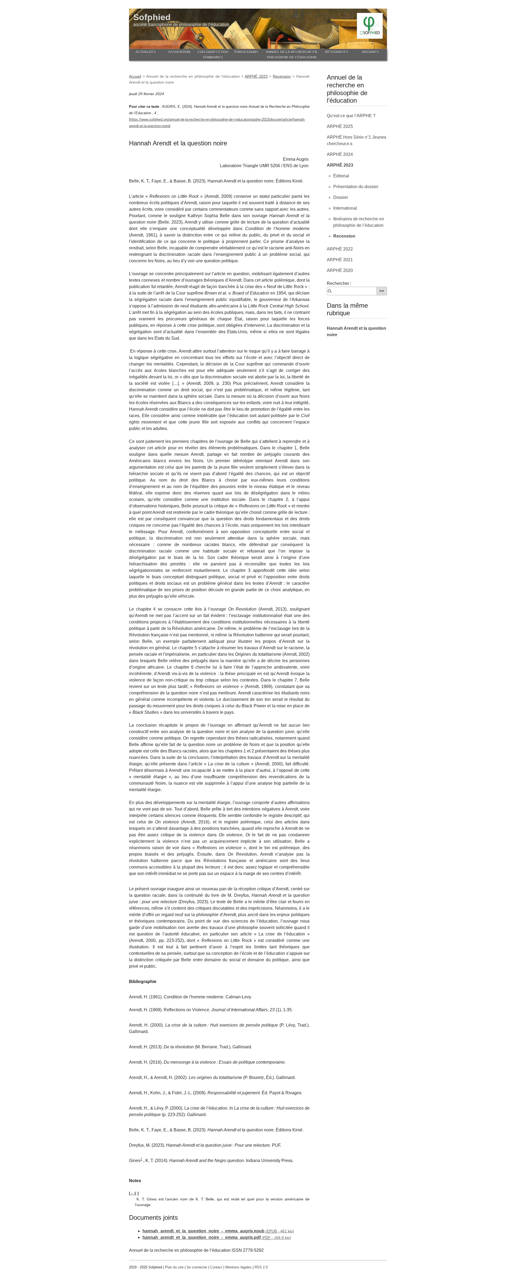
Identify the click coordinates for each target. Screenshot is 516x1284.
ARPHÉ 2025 (340, 126)
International (345, 208)
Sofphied (152, 17)
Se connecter (197, 1267)
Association (179, 52)
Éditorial (341, 176)
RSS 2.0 (261, 1267)
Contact (216, 1267)
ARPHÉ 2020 (340, 270)
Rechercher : (339, 283)
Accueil (135, 76)
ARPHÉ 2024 (340, 154)
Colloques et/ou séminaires (213, 54)
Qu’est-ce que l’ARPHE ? (351, 115)
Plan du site (174, 1267)
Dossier (340, 197)
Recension (282, 76)
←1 (133, 1193)
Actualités (145, 52)
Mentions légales (238, 1267)
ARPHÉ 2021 (340, 259)
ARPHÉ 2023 (256, 76)
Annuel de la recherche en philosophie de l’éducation (291, 54)
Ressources (336, 52)
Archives (370, 52)
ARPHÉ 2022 (340, 249)
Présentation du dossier (355, 186)
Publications (246, 52)
